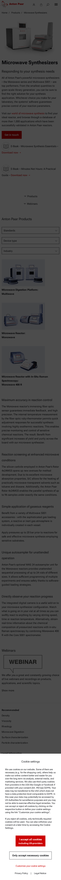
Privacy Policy (21, 873)
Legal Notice (40, 873)
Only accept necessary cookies (30, 855)
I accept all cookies (30, 841)
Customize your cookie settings (30, 866)
